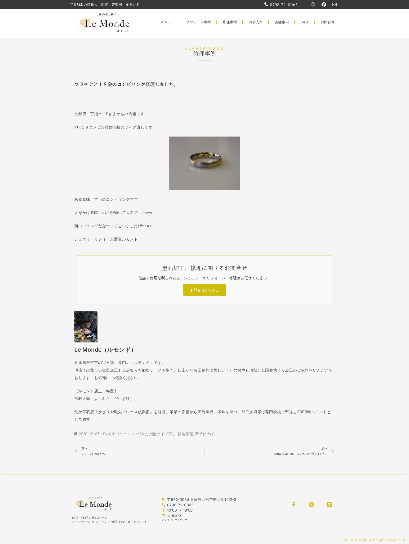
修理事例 (229, 21)
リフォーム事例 (198, 21)
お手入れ (256, 21)
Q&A (305, 21)
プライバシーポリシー (174, 519)
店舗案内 (282, 21)
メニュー (167, 21)
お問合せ (327, 21)
